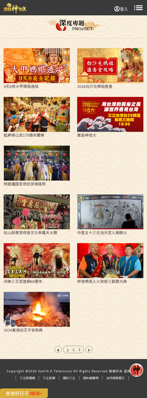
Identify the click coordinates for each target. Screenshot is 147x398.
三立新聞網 (27, 378)
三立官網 (49, 378)
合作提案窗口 (115, 378)
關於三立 (69, 378)
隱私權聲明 (90, 378)
